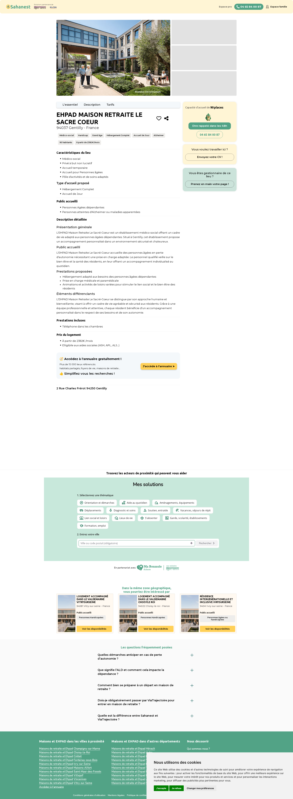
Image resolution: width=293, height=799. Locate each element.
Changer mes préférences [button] (200, 788)
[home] (18, 6)
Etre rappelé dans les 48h (209, 125)
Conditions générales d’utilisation (89, 795)
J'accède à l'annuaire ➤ (159, 366)
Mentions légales (116, 795)
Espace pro (225, 6)
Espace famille (278, 6)
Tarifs (110, 104)
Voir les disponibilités (94, 628)
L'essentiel (70, 104)
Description (92, 104)
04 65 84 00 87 (210, 134)
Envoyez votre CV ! (209, 157)
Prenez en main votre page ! (210, 184)
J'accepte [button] (161, 788)
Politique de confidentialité (140, 795)
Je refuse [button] (176, 788)
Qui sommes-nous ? (198, 749)
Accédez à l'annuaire (51, 787)
